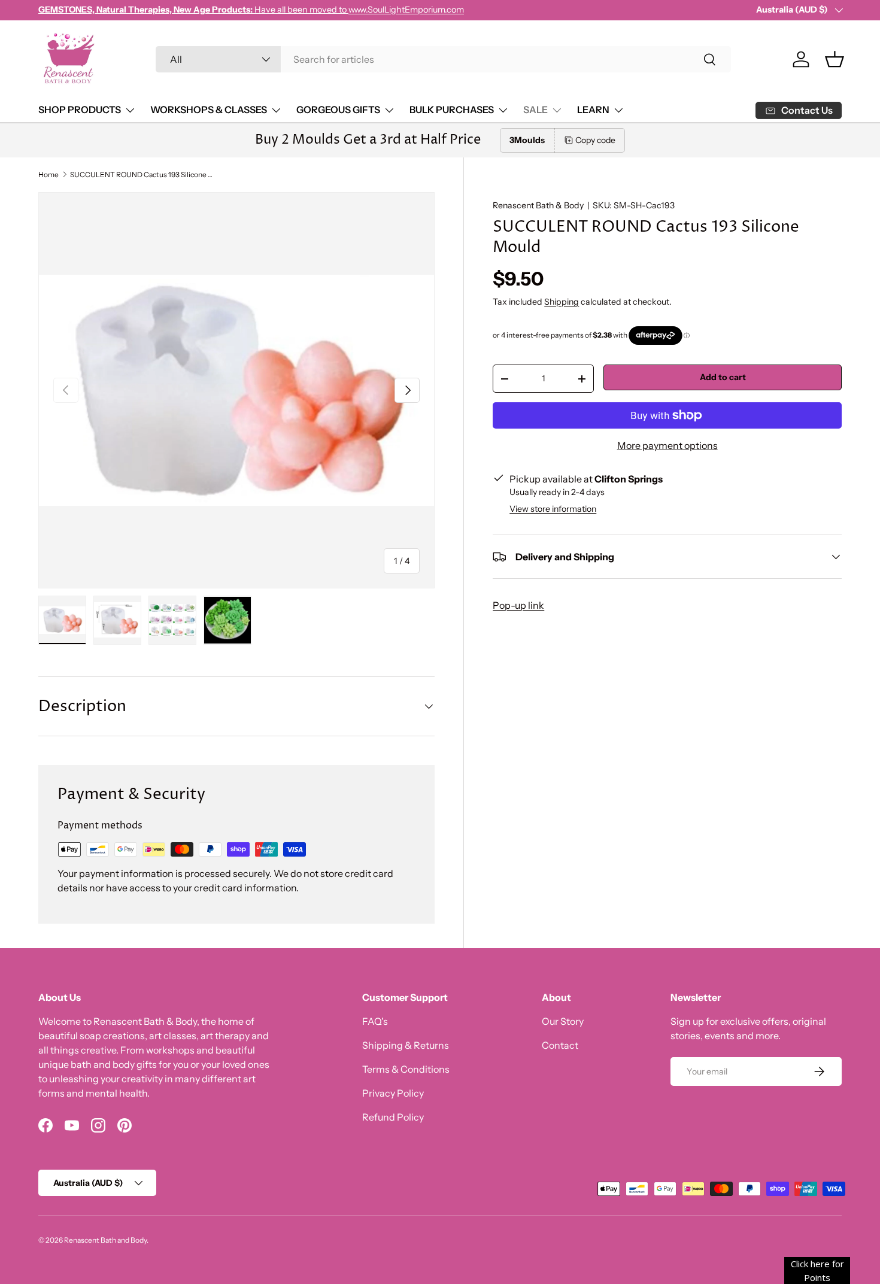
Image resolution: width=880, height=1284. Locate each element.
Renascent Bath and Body (105, 1240)
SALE (535, 110)
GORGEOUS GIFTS (338, 110)
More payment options (667, 445)
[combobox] (443, 59)
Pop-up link (518, 605)
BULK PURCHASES (451, 110)
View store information (552, 508)
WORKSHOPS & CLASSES (208, 110)
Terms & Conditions (406, 1069)
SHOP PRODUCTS (79, 110)
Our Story (563, 1021)
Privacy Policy (393, 1093)
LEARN (593, 110)
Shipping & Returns (405, 1045)
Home (48, 174)
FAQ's (375, 1021)
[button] (834, 59)
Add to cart (723, 377)
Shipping (561, 301)
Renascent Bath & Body (538, 205)
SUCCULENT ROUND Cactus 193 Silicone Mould (142, 174)
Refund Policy (393, 1117)
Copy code (595, 140)
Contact (560, 1045)
